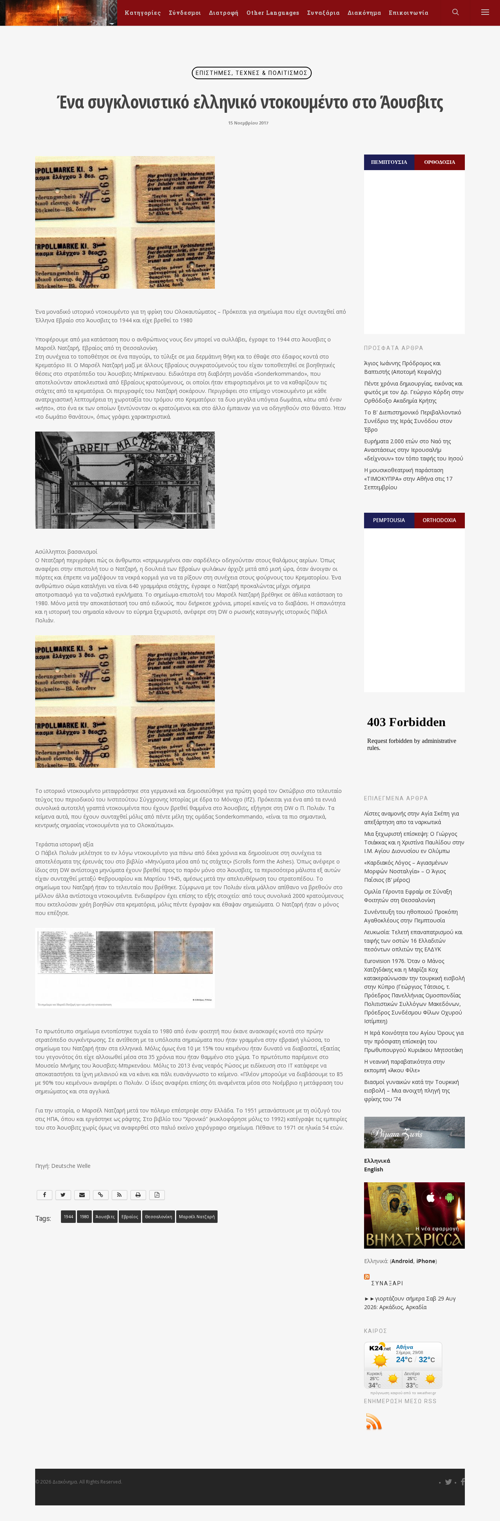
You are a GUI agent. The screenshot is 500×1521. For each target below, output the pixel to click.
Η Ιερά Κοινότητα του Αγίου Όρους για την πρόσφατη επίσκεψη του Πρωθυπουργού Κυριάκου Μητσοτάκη (414, 1041)
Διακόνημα (364, 12)
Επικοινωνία (409, 12)
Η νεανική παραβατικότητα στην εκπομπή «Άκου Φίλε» (404, 1066)
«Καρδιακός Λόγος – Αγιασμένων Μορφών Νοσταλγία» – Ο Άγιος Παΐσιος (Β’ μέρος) (406, 871)
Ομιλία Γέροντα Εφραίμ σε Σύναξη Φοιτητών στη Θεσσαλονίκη (408, 896)
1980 (84, 1216)
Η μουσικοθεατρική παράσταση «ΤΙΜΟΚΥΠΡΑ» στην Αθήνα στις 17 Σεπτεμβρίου (408, 478)
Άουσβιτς (105, 1216)
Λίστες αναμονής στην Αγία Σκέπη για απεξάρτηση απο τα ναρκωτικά (411, 818)
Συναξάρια (323, 12)
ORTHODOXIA (439, 520)
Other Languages (272, 12)
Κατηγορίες (143, 12)
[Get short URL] (101, 1195)
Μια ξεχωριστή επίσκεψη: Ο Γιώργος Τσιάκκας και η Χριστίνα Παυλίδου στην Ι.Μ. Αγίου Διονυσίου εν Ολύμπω (414, 842)
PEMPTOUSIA (389, 520)
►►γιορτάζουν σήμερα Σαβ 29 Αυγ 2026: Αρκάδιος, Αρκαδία (410, 1303)
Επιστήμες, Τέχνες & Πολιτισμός (252, 73)
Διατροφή (224, 12)
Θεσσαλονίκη (158, 1216)
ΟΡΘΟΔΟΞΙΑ (439, 161)
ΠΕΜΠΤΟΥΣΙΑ (389, 161)
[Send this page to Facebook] (44, 1195)
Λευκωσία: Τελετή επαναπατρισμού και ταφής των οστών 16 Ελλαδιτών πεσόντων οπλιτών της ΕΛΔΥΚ (413, 940)
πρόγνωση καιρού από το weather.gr (403, 1393)
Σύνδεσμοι (185, 12)
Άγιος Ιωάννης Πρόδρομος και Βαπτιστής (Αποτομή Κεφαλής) (402, 367)
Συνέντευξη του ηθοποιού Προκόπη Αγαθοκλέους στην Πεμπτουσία (411, 916)
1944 (68, 1216)
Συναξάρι (387, 1283)
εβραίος (129, 1216)
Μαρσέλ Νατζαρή (197, 1216)
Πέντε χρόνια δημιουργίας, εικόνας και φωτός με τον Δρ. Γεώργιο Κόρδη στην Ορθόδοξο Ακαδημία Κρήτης (414, 392)
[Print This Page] (138, 1195)
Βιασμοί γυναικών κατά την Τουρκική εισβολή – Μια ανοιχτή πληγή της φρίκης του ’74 (411, 1090)
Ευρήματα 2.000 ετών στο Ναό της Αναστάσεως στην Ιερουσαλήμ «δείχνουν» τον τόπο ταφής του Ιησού (413, 449)
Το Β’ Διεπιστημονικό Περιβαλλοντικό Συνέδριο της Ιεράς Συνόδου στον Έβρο (412, 421)
